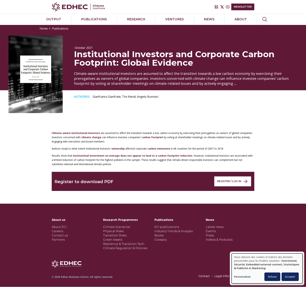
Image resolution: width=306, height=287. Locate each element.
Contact (204, 276)
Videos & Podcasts (219, 239)
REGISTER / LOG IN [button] (229, 181)
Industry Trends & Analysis (173, 231)
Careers (57, 231)
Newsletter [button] (243, 6)
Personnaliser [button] (242, 276)
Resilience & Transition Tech (123, 244)
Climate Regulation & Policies (125, 248)
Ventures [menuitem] (174, 19)
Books (159, 235)
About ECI (59, 227)
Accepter (290, 276)
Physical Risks (113, 231)
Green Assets (112, 239)
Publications (60, 28)
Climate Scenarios (116, 227)
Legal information (226, 276)
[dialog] (267, 268)
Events (211, 231)
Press (210, 235)
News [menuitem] (209, 19)
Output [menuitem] (53, 19)
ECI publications (166, 227)
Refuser (272, 276)
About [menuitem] (240, 19)
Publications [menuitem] (94, 19)
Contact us (60, 235)
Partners (58, 239)
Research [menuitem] (136, 19)
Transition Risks (114, 235)
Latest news (214, 227)
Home (44, 28)
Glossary (160, 239)
